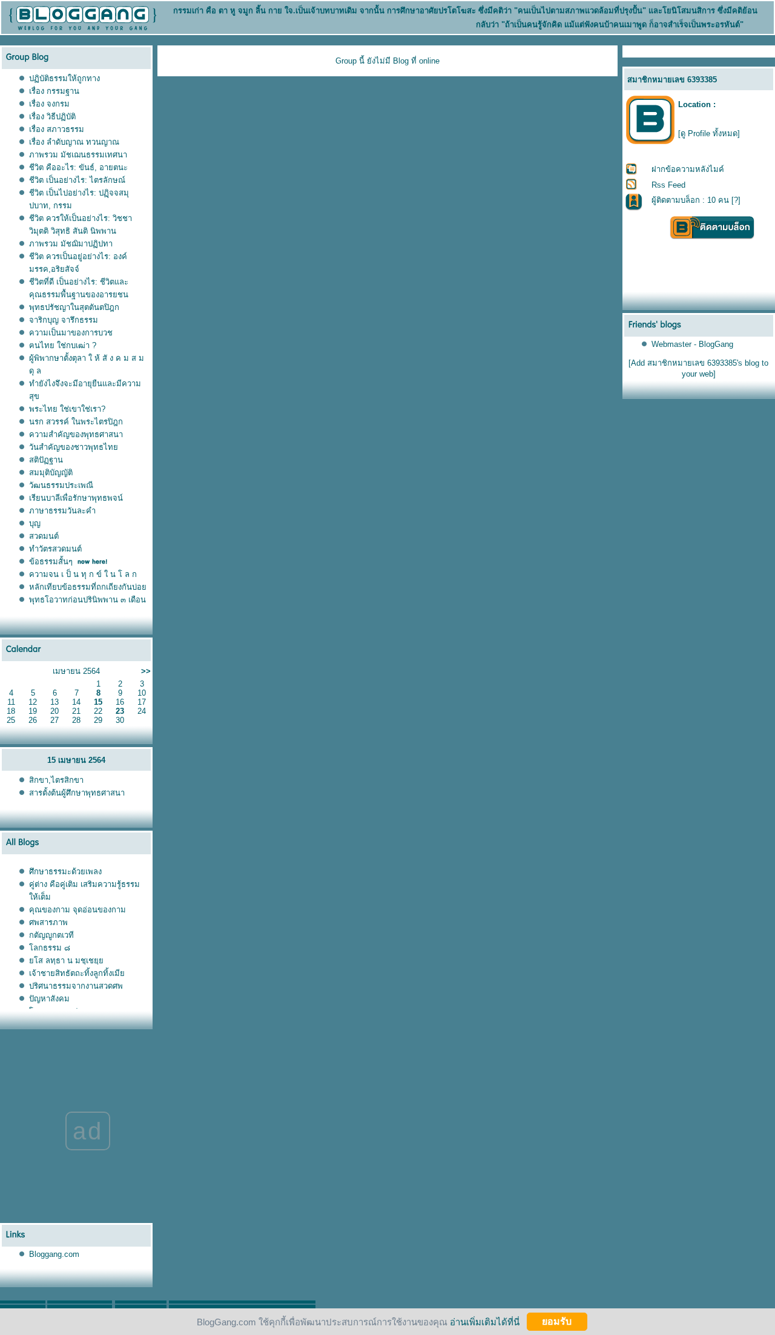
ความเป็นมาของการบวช (71, 332)
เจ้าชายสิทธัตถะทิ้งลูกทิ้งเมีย (77, 973)
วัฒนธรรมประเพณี (61, 485)
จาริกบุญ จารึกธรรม (63, 320)
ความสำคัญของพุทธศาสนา (76, 434)
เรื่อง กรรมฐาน (54, 91)
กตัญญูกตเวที (52, 935)
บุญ (35, 523)
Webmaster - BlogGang (692, 344)
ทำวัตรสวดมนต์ (55, 548)
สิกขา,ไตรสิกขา (56, 780)
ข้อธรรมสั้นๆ (51, 561)
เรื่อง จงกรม (49, 103)
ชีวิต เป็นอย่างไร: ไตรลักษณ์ (77, 180)
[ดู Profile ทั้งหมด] (709, 133)
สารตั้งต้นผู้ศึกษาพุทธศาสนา (77, 792)
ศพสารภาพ (48, 922)
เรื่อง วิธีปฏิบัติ (52, 116)
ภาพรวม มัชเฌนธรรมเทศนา (78, 154)
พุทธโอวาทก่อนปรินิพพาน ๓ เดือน (87, 599)
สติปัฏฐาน (46, 459)
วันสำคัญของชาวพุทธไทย (73, 447)
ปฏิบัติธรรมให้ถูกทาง (64, 78)
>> (146, 671)
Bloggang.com (54, 1254)
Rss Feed (668, 185)
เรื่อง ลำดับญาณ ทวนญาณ (74, 142)
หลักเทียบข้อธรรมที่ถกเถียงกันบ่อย (88, 587)
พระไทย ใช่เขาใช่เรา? (67, 409)
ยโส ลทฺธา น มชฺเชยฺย (66, 960)
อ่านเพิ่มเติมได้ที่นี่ (484, 1321)
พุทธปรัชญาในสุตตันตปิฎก (74, 307)
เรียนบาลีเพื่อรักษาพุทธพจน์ (76, 498)
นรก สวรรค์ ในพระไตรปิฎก (76, 421)
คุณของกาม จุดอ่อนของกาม (77, 909)
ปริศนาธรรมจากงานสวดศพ (76, 986)
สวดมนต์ (44, 536)
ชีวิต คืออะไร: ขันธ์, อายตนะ (78, 167)
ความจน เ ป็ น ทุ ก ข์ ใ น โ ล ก (83, 574)
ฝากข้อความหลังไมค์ (687, 169)
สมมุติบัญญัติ (51, 472)
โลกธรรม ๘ (49, 947)
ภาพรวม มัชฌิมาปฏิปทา (71, 243)
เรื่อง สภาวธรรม (56, 129)
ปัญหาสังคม (49, 998)
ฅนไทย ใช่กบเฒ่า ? (62, 345)
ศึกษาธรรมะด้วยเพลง (65, 871)
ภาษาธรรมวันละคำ (62, 510)
